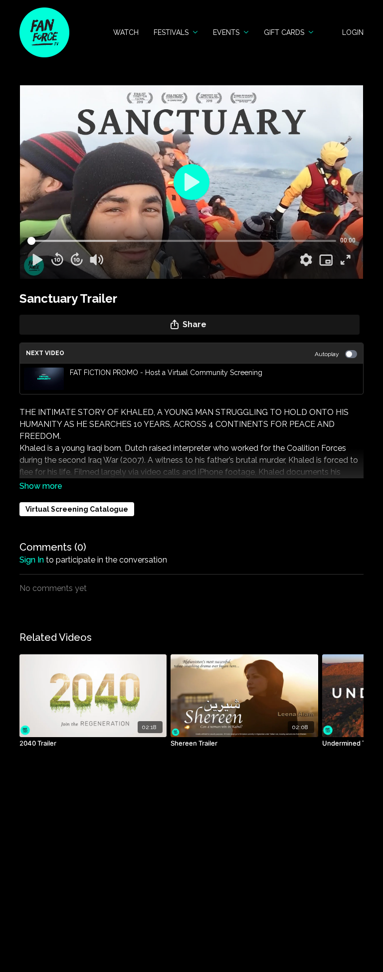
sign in (31, 560)
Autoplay (327, 354)
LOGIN (353, 32)
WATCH (126, 32)
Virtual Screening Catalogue (76, 509)
